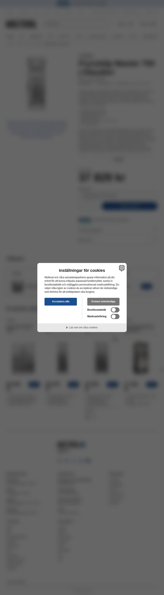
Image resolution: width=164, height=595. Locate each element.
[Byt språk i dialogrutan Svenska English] (121, 268)
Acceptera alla (60, 301)
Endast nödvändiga (103, 301)
